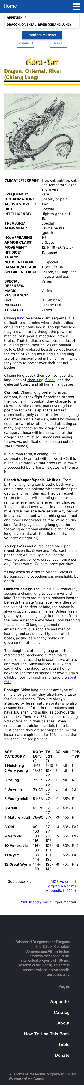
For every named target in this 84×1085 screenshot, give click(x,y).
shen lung (35, 380)
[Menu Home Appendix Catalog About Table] (76, 6)
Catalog (62, 1013)
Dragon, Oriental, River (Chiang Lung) (39, 25)
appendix (15, 17)
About (64, 1023)
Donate (62, 1056)
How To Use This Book (47, 1034)
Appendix (60, 1002)
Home (10, 6)
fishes (50, 380)
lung (20, 318)
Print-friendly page (35, 902)
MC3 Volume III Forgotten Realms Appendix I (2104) (61, 886)
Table (64, 1045)
